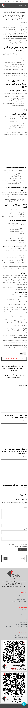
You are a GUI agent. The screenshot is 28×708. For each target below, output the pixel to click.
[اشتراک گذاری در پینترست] (14, 359)
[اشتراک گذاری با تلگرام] (9, 359)
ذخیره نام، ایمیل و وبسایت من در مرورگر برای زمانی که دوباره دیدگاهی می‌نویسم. (14, 545)
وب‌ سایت (24, 536)
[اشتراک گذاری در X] (16, 359)
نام (26, 522)
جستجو (5, 558)
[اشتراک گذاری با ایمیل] (6, 359)
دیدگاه (25, 507)
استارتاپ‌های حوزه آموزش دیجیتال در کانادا (17, 36)
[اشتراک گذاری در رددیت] (11, 359)
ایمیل (25, 529)
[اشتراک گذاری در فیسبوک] (19, 359)
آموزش (21, 353)
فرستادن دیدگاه (22, 550)
